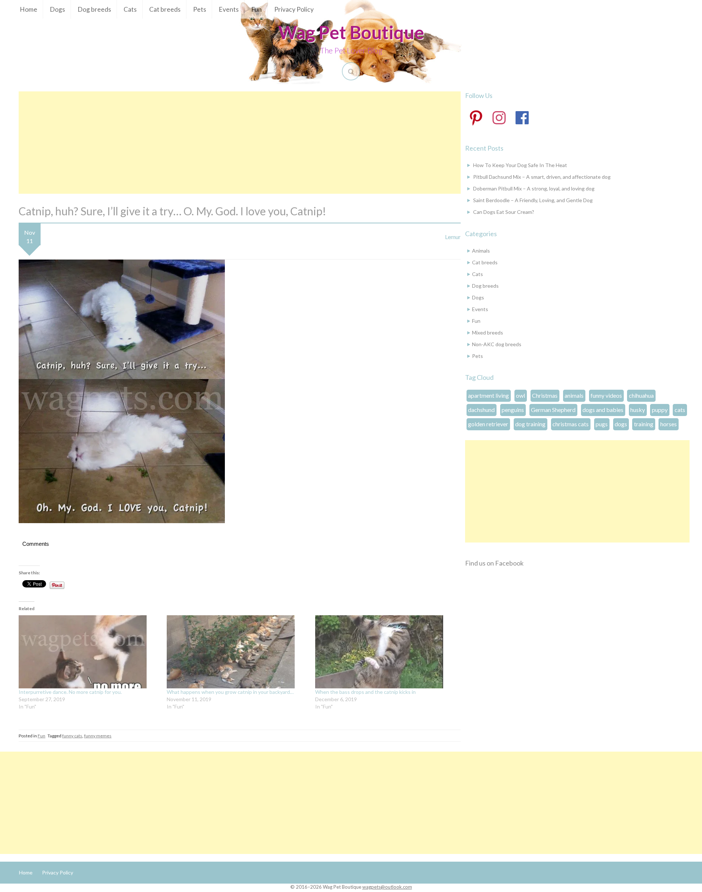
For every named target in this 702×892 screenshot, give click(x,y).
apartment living (488, 395)
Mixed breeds (487, 332)
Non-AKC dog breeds (496, 344)
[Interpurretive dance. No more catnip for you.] (89, 651)
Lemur (453, 236)
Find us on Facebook (494, 563)
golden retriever (488, 423)
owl (520, 395)
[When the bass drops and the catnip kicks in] (385, 651)
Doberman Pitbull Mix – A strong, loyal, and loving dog (534, 188)
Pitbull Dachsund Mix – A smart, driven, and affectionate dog (542, 177)
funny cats (72, 735)
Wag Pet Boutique (351, 32)
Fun (256, 9)
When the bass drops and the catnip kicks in (365, 692)
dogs (621, 423)
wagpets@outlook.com (387, 887)
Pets (199, 9)
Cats (130, 9)
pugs (602, 423)
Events (229, 9)
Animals (481, 250)
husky (637, 409)
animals (574, 395)
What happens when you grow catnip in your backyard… (230, 692)
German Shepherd (553, 409)
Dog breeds (94, 9)
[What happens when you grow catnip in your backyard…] (237, 651)
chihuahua (641, 395)
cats (680, 409)
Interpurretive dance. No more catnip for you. (70, 692)
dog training (530, 423)
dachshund (481, 409)
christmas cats (570, 423)
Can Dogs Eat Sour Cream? (503, 212)
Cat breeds (165, 9)
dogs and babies (602, 409)
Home (28, 9)
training (643, 423)
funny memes (98, 735)
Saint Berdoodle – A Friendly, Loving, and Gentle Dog (533, 200)
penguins (513, 409)
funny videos (606, 395)
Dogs (57, 9)
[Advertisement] (239, 142)
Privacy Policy (294, 9)
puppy (660, 409)
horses (668, 423)
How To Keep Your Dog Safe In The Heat (520, 165)
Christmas (545, 395)
